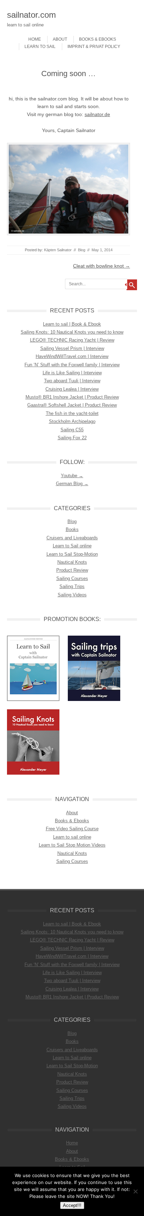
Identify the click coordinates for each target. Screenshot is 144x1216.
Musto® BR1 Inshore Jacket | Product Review (72, 397)
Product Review (72, 570)
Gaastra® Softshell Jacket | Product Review (72, 405)
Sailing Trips (72, 586)
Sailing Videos (72, 594)
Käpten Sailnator (58, 250)
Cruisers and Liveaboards (72, 537)
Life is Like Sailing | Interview (72, 372)
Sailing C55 (72, 429)
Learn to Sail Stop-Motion (72, 554)
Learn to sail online (72, 837)
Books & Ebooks (97, 39)
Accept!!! (72, 1205)
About (60, 39)
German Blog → (72, 483)
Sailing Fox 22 (72, 437)
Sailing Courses (72, 578)
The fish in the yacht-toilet (72, 413)
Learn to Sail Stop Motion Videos (72, 845)
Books (72, 529)
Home (34, 39)
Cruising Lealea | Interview (72, 389)
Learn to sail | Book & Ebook (72, 324)
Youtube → (72, 475)
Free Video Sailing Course (72, 828)
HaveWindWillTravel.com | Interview (72, 356)
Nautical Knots (72, 562)
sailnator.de (97, 114)
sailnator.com (31, 14)
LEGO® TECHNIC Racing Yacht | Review (72, 340)
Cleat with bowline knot (101, 266)
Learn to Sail (40, 46)
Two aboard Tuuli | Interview (72, 380)
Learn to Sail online (72, 545)
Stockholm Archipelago (72, 421)
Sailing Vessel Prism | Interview (72, 348)
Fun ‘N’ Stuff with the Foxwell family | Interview (72, 364)
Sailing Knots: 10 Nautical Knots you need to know (72, 332)
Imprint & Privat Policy (93, 46)
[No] (135, 1191)
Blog (81, 250)
